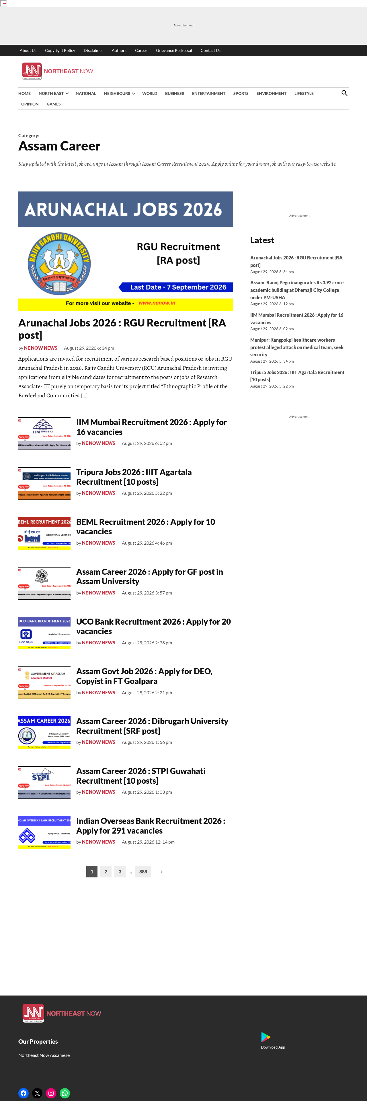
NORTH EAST (51, 93)
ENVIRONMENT (271, 93)
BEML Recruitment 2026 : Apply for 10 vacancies (145, 526)
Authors (119, 50)
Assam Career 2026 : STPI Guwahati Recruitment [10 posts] (141, 775)
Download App (273, 1047)
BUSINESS (174, 93)
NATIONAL (86, 93)
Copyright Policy (60, 50)
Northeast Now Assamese (44, 1055)
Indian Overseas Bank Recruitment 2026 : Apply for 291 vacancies (150, 825)
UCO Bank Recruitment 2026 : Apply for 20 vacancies (153, 626)
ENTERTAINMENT (208, 93)
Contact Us (210, 50)
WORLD (149, 93)
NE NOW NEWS (40, 348)
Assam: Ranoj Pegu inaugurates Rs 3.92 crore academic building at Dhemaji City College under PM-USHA (297, 290)
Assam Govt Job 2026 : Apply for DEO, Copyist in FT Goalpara (144, 676)
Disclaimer (93, 50)
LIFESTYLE (304, 93)
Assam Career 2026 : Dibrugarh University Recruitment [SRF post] (152, 726)
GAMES (54, 103)
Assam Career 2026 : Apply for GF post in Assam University (149, 576)
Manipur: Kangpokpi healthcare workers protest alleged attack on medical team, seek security (296, 347)
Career (141, 50)
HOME (24, 93)
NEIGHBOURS (117, 93)
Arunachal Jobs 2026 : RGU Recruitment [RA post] (122, 328)
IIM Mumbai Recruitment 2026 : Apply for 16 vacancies (151, 427)
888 (143, 871)
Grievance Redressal (174, 50)
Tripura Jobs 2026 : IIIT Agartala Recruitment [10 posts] (134, 476)
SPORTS (241, 93)
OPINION (30, 103)
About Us (28, 50)
